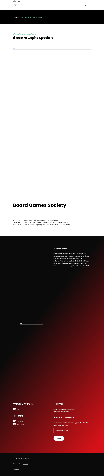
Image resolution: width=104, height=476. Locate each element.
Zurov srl (25, 464)
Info (18, 409)
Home (16, 17)
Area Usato (20, 424)
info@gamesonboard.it (61, 412)
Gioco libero (20, 421)
